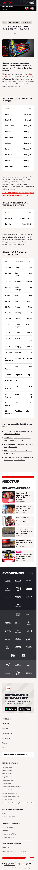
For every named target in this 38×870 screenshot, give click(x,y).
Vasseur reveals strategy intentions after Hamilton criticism (23, 496)
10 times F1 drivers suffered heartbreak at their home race (24, 531)
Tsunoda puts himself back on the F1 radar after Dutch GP (23, 508)
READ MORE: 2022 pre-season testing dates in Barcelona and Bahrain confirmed (18, 193)
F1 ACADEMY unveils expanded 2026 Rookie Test (24, 542)
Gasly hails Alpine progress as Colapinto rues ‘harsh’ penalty (23, 520)
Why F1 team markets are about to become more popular (24, 556)
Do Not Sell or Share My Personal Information (18, 803)
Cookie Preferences (9, 817)
